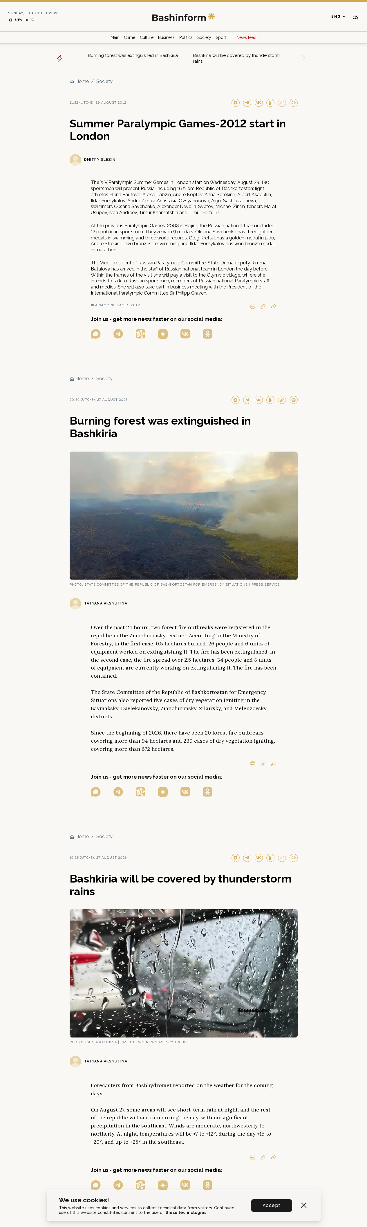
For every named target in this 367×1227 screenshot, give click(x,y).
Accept (271, 1205)
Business (166, 37)
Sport (221, 37)
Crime (129, 37)
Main (115, 37)
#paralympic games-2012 (115, 305)
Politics (186, 37)
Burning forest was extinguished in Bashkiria (133, 55)
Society (204, 37)
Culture (146, 37)
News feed (246, 37)
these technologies (185, 1212)
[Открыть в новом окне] (96, 334)
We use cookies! (84, 1200)
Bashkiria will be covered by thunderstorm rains (236, 58)
